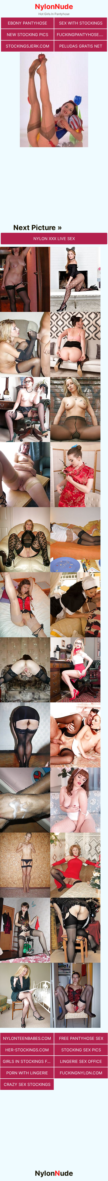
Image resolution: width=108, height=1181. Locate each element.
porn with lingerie (27, 1072)
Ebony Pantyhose (27, 23)
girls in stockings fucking (28, 1061)
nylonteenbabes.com (27, 1038)
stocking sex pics (81, 1049)
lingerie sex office (81, 1061)
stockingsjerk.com (27, 46)
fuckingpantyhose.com (82, 34)
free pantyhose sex (81, 1038)
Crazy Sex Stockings (27, 1084)
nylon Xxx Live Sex (54, 238)
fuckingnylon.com (81, 1072)
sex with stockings (80, 23)
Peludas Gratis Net (80, 46)
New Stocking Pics (27, 34)
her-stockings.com (27, 1049)
